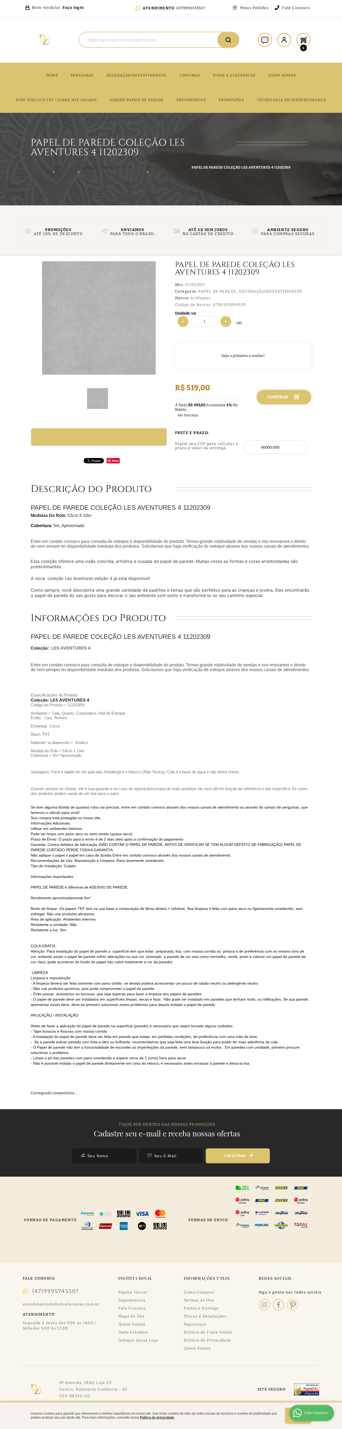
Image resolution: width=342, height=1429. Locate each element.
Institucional (135, 1278)
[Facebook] (278, 1304)
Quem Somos (132, 1324)
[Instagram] (264, 1304)
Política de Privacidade (207, 1340)
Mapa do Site (131, 1316)
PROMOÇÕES (231, 100)
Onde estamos (133, 1332)
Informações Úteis (207, 1278)
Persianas (82, 75)
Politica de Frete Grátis (208, 1332)
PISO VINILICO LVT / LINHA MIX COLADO (56, 100)
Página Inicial (132, 1292)
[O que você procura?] (228, 40)
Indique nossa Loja (138, 1340)
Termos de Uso (199, 1300)
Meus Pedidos (254, 8)
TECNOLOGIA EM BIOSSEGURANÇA (291, 100)
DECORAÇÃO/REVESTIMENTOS (137, 75)
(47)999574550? (190, 8)
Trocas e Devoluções (205, 1316)
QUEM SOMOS (282, 75)
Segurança (195, 1324)
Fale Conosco (296, 8)
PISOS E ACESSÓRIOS (234, 75)
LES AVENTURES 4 (71, 648)
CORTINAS (190, 75)
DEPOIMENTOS (191, 100)
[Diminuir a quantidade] (183, 321)
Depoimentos (132, 1300)
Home (52, 75)
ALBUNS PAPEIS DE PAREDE (137, 100)
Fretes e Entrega (201, 1308)
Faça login (73, 7)
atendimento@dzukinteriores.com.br (61, 1304)
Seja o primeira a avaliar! (243, 355)
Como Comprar (199, 1292)
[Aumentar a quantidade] (225, 321)
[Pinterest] (292, 1304)
